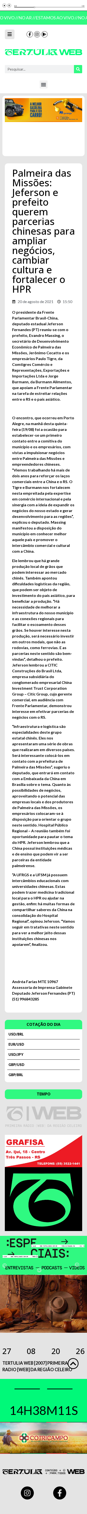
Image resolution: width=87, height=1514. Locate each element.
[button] (44, 84)
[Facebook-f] (30, 34)
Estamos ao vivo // (55, 17)
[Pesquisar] (78, 69)
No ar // (25, 17)
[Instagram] (37, 34)
